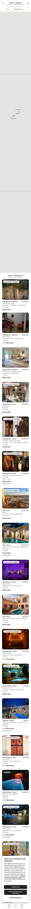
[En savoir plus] (21, 277)
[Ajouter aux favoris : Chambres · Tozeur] (26, 700)
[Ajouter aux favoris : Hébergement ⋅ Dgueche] (26, 314)
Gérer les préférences (15, 897)
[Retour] (3, 3)
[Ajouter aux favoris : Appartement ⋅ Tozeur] (26, 384)
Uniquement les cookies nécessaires (15, 892)
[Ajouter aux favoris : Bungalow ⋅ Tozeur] (26, 843)
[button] (6, 309)
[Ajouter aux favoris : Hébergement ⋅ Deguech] (26, 281)
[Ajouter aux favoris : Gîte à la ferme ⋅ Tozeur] (26, 737)
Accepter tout (15, 887)
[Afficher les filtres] (28, 3)
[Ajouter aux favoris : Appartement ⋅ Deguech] (26, 349)
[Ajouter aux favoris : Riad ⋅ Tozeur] (26, 490)
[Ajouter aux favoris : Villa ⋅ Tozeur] (26, 525)
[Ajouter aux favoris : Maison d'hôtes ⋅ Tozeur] (26, 631)
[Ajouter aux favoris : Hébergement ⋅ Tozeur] (26, 418)
